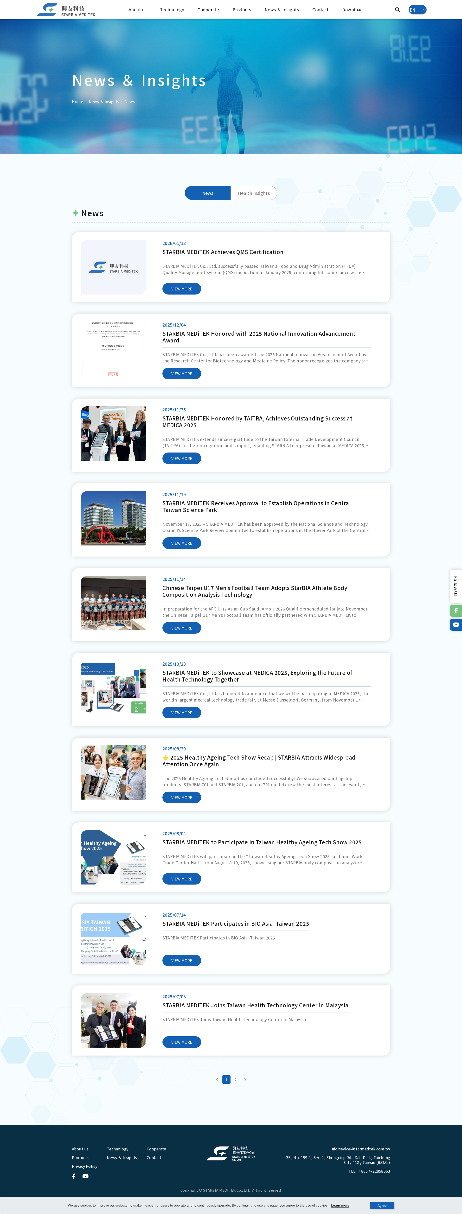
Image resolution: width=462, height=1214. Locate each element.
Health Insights (254, 193)
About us (138, 10)
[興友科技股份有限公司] (231, 1153)
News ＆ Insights (282, 10)
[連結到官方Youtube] (456, 625)
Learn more (340, 1205)
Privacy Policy (84, 1166)
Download (352, 10)
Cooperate (208, 10)
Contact (320, 10)
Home (77, 101)
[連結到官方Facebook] (456, 611)
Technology (172, 10)
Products (242, 10)
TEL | (369, 1170)
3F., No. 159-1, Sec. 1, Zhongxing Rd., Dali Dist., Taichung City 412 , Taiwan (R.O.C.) (338, 1160)
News (207, 193)
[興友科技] (66, 10)
